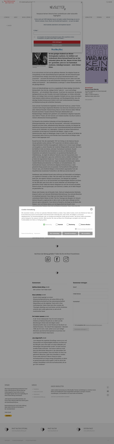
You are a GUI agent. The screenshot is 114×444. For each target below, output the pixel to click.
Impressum (37, 233)
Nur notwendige (54, 233)
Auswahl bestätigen (70, 233)
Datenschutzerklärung (27, 233)
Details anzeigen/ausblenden (85, 229)
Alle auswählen (85, 233)
